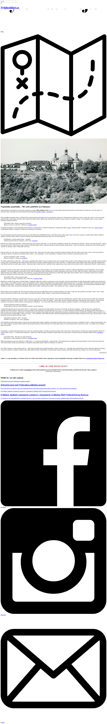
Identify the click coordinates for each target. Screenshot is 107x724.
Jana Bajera (49, 211)
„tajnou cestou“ (98, 227)
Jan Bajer (34, 240)
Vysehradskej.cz (28, 370)
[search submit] (1, 3)
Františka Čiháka (40, 211)
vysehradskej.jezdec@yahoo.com (95, 358)
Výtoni (69, 227)
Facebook (3, 507)
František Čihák (32, 225)
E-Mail (2, 722)
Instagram (3, 615)
